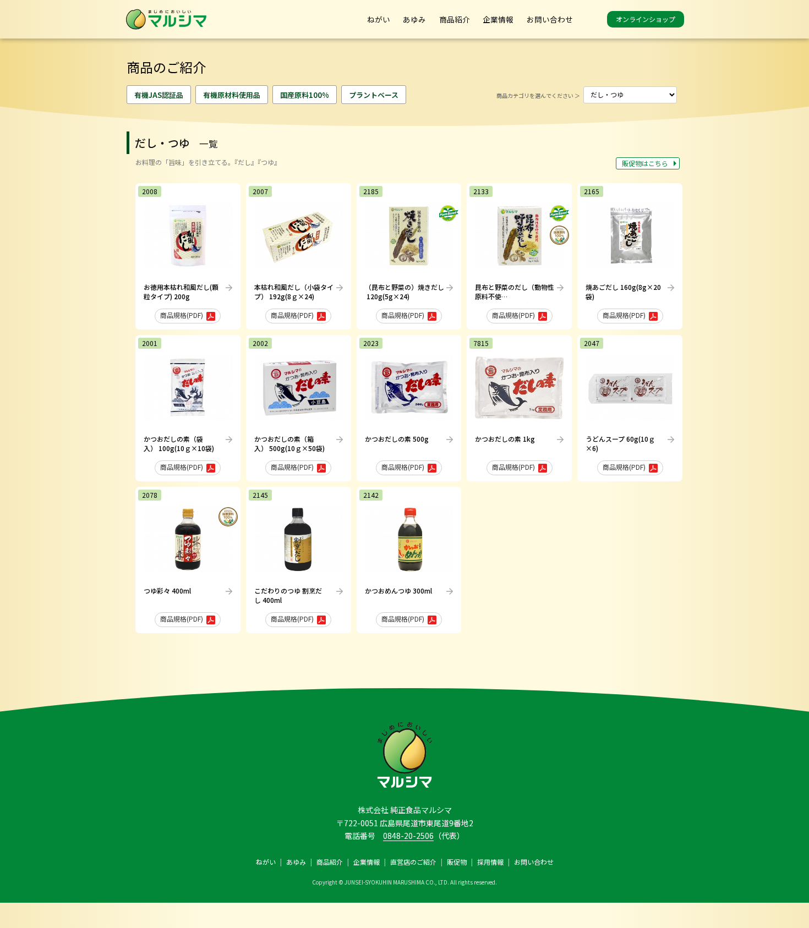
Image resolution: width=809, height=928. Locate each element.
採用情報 (490, 861)
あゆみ (414, 19)
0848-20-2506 (408, 835)
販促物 (457, 861)
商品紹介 (454, 19)
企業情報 (498, 19)
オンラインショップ (645, 19)
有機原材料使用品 (231, 95)
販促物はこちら (645, 163)
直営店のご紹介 (413, 861)
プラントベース (373, 95)
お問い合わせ (550, 19)
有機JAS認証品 (158, 95)
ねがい (378, 19)
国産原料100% (304, 95)
